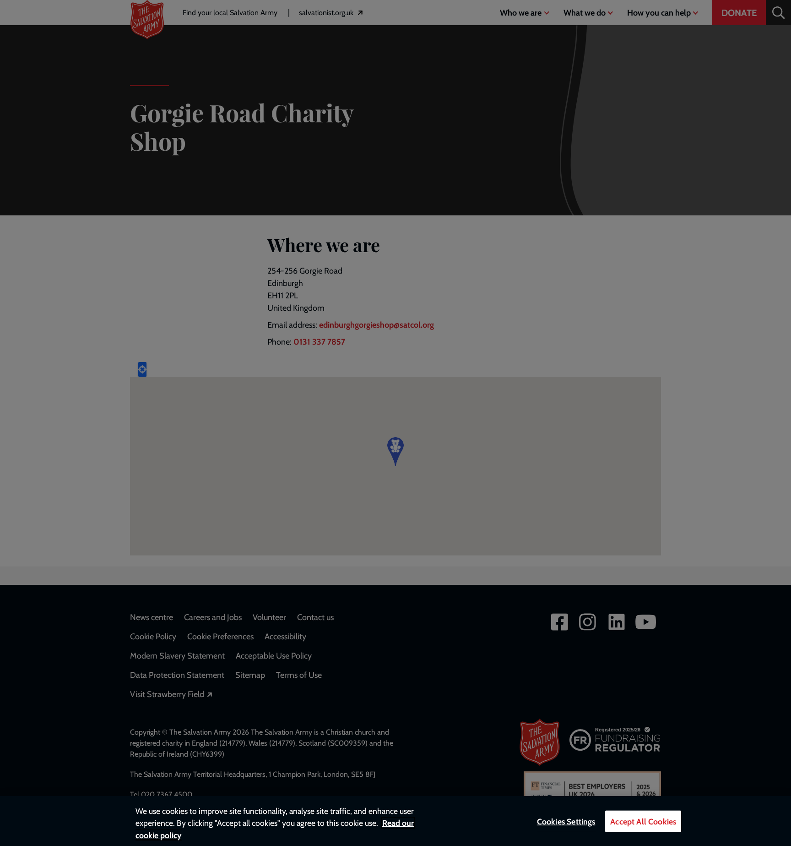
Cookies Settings (566, 821)
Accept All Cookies (643, 821)
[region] (395, 821)
